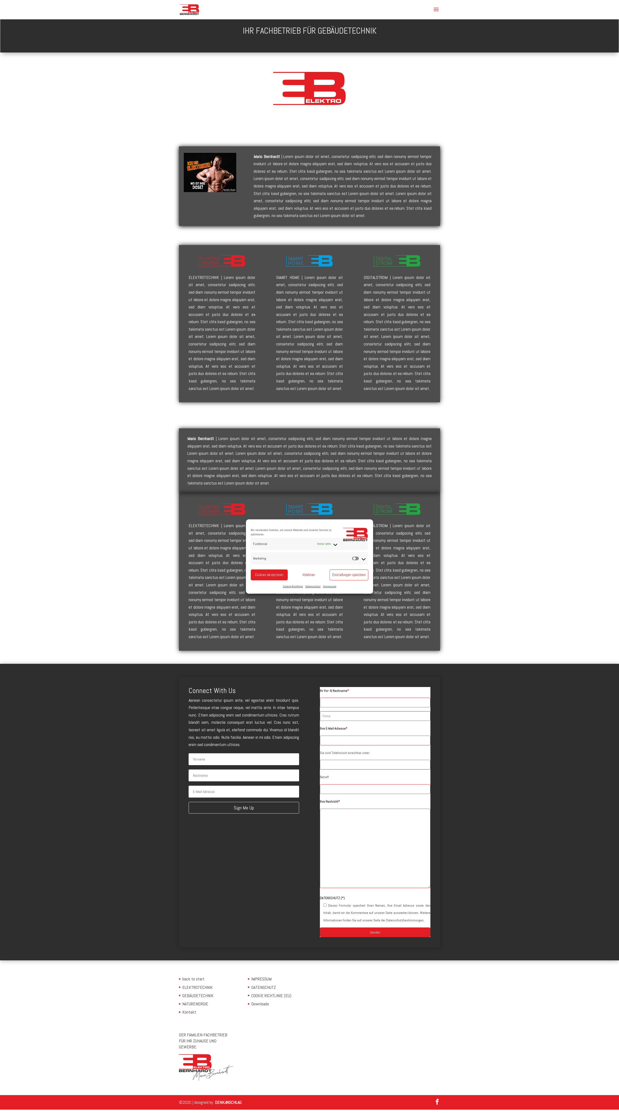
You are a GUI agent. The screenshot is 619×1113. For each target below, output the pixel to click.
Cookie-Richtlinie (293, 586)
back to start (193, 979)
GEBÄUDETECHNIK (198, 995)
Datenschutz (313, 586)
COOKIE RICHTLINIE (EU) (271, 995)
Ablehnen (308, 574)
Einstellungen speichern (349, 574)
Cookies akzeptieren (269, 574)
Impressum (329, 586)
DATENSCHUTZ (263, 987)
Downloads (260, 1004)
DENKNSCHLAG (228, 1102)
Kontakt (189, 1012)
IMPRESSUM (261, 979)
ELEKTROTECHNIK (197, 987)
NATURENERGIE (195, 1004)
